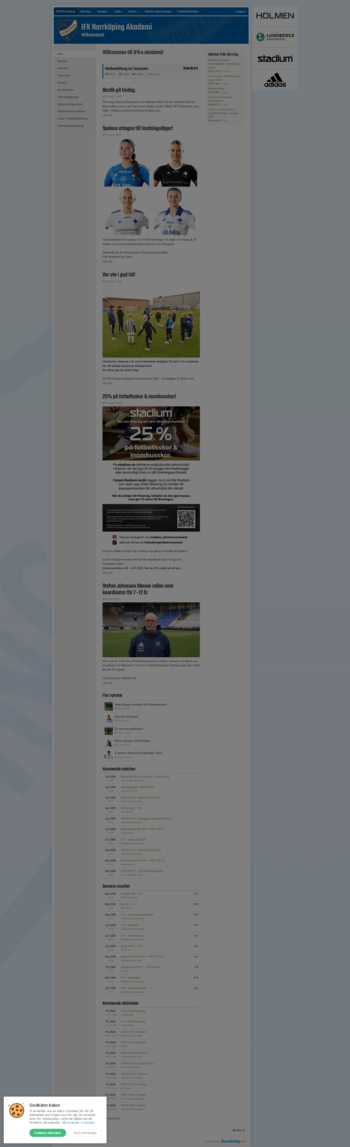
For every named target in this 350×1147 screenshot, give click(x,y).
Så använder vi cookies (78, 1122)
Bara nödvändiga (85, 1133)
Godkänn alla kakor (47, 1133)
